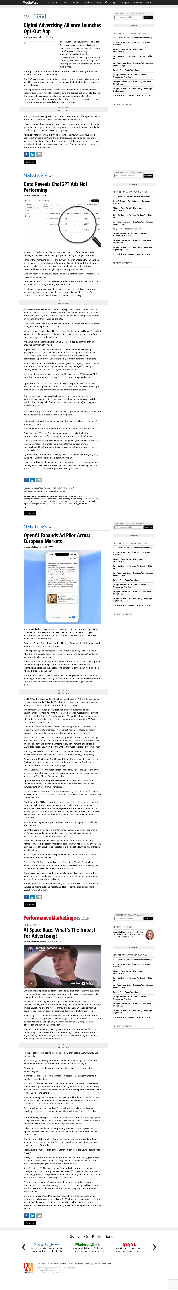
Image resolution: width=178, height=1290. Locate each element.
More (98, 2)
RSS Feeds (79, 1264)
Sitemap (88, 1264)
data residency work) (40, 746)
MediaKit (54, 1264)
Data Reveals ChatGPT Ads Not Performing (132, 38)
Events (66, 2)
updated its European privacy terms (50, 780)
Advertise (138, 2)
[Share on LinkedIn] (32, 154)
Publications (53, 2)
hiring (36, 829)
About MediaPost (42, 1264)
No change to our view (64, 808)
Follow (149, 2)
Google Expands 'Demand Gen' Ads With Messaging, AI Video (130, 75)
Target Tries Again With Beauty (127, 70)
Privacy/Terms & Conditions (104, 1264)
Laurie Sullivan (32, 196)
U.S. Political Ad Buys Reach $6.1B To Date (131, 95)
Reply (26, 507)
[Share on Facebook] (26, 154)
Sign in (115, 2)
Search (106, 2)
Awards (76, 2)
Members (88, 2)
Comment (29, 162)
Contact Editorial (66, 1264)
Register (126, 2)
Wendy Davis (31, 37)
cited (38, 1195)
